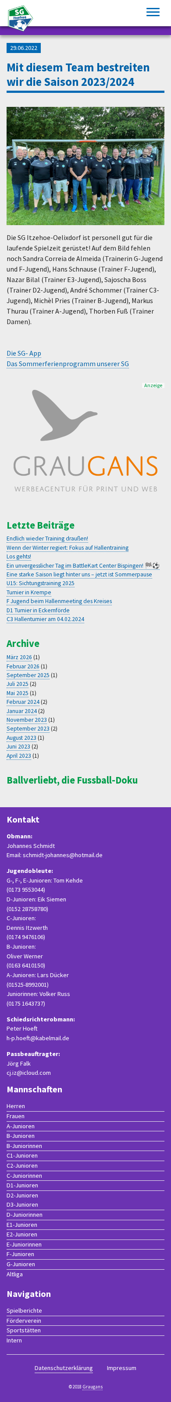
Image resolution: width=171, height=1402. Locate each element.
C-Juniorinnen (24, 1176)
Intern (14, 1340)
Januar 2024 (22, 711)
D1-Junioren (22, 1185)
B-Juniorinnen (24, 1146)
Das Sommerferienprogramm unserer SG (68, 363)
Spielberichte (24, 1310)
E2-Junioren (22, 1234)
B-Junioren (21, 1136)
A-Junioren (21, 1126)
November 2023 (27, 720)
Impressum (121, 1368)
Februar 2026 (23, 666)
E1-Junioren (22, 1225)
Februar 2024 (23, 702)
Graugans (92, 1387)
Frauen (16, 1116)
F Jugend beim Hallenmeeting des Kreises (59, 601)
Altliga (15, 1274)
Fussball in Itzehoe (21, 18)
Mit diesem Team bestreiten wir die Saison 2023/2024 (78, 74)
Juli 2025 (17, 684)
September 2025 (28, 675)
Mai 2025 (17, 693)
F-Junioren (20, 1254)
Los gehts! (19, 556)
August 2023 (21, 738)
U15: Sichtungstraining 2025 (41, 583)
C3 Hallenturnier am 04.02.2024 (45, 619)
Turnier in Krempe (29, 592)
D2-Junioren (22, 1195)
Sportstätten (24, 1330)
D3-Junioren (22, 1204)
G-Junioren (21, 1264)
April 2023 (19, 755)
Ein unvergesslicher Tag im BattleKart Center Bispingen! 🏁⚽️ (83, 565)
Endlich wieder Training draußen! (47, 538)
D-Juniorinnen (25, 1214)
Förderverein (24, 1320)
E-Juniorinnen (24, 1244)
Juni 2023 (18, 746)
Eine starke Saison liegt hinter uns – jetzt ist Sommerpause (79, 574)
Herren (16, 1106)
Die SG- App (24, 353)
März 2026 (19, 657)
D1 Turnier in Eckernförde (38, 610)
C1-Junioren (22, 1155)
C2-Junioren (22, 1165)
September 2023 (28, 728)
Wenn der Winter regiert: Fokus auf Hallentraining (67, 547)
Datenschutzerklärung (64, 1368)
